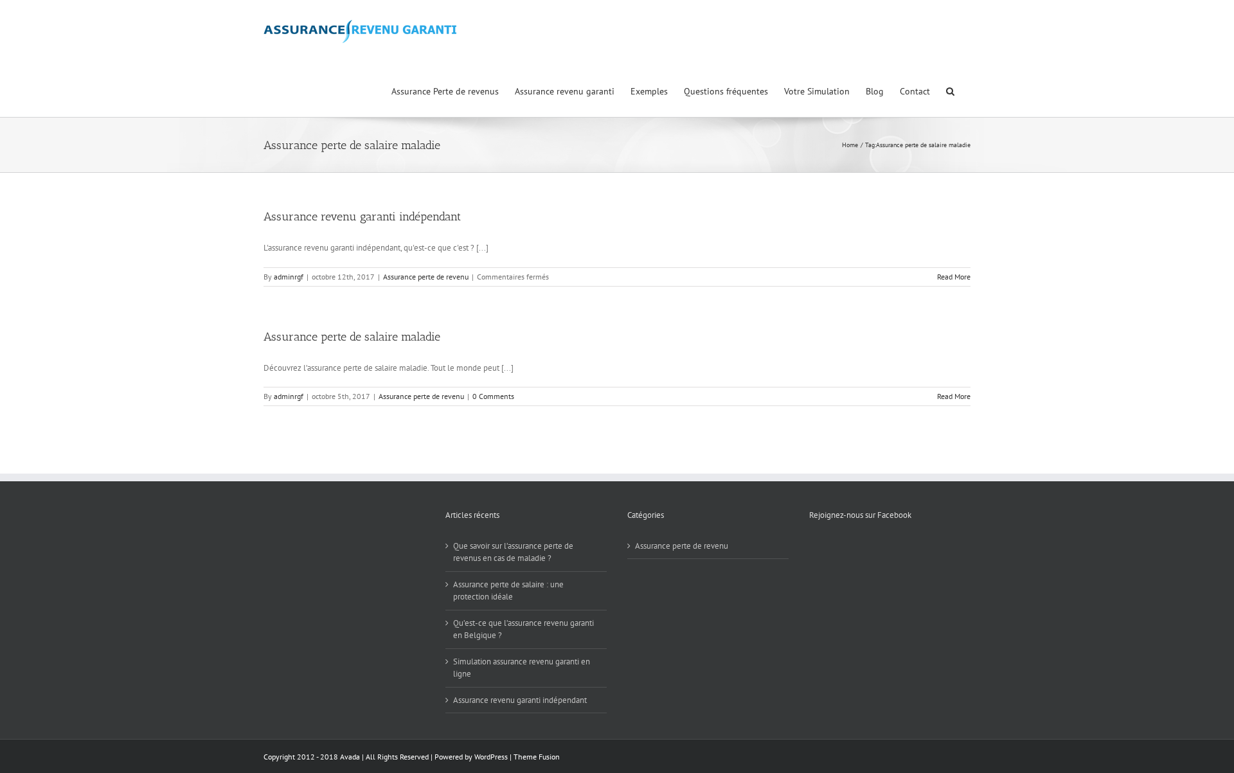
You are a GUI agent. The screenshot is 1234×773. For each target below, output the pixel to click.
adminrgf (288, 276)
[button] (950, 90)
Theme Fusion (537, 756)
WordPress (491, 756)
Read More (953, 276)
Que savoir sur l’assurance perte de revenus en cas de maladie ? (513, 552)
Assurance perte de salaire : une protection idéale (508, 591)
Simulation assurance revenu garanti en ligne (521, 668)
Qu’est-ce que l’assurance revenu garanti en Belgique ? (523, 629)
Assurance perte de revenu (426, 276)
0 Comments (493, 396)
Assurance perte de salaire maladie (352, 337)
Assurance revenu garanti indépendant (362, 216)
